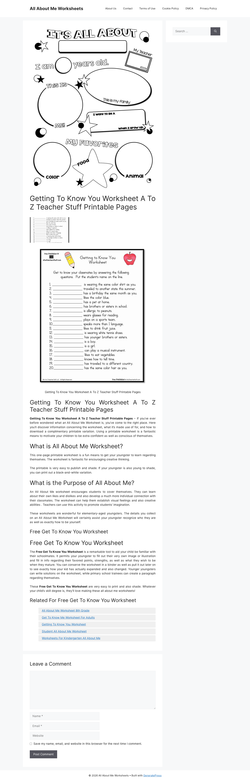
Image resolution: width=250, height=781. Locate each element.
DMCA (189, 8)
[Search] (215, 31)
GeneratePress (152, 775)
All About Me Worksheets (56, 8)
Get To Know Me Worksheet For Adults (68, 617)
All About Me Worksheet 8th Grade (65, 610)
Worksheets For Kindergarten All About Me (71, 638)
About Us (110, 8)
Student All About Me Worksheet (64, 631)
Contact (127, 8)
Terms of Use (147, 8)
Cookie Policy (170, 8)
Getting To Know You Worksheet (64, 624)
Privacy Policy (208, 8)
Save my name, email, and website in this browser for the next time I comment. (88, 743)
